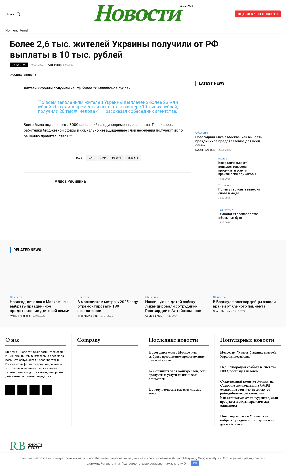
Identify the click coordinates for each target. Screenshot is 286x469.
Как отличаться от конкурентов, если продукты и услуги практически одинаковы (237, 168)
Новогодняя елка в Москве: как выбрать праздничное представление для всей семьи (228, 141)
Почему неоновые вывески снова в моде (175, 391)
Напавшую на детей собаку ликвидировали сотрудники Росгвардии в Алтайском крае (173, 306)
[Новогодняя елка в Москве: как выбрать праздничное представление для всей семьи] (228, 109)
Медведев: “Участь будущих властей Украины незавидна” (248, 354)
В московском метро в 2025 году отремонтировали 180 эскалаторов (108, 306)
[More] (271, 74)
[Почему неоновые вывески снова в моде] (205, 194)
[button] (13, 14)
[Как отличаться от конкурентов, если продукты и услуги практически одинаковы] (205, 167)
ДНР (91, 157)
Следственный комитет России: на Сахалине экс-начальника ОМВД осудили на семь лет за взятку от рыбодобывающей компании (246, 387)
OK (195, 463)
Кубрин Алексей (205, 149)
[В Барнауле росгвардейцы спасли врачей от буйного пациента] (244, 275)
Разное (222, 158)
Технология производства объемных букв (238, 216)
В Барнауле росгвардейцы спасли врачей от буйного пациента (244, 303)
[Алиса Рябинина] (39, 181)
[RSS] (10, 390)
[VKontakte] (22, 390)
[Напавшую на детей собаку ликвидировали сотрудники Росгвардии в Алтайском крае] (176, 275)
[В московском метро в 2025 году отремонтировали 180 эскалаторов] (109, 275)
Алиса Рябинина (24, 74)
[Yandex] (34, 390)
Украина (133, 157)
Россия (117, 157)
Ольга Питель (153, 315)
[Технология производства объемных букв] (205, 218)
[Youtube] (47, 390)
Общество (19, 64)
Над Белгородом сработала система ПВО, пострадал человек (248, 368)
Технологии (225, 185)
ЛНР (103, 157)
